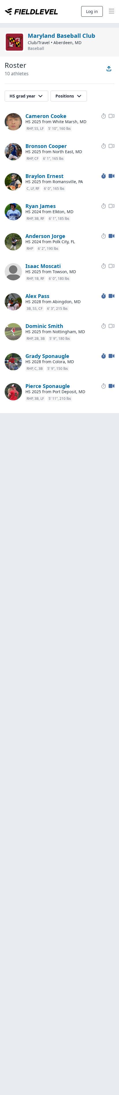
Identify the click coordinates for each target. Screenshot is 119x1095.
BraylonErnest (44, 175)
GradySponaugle (47, 355)
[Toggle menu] (111, 11)
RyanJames (40, 205)
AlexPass (37, 295)
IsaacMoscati (43, 265)
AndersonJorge (45, 235)
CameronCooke (45, 115)
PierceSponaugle (47, 385)
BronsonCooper (46, 145)
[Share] (108, 68)
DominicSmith (44, 325)
